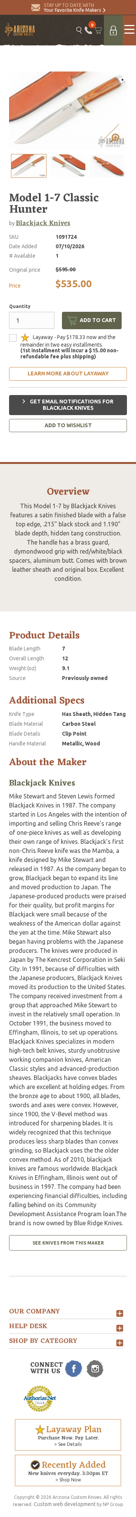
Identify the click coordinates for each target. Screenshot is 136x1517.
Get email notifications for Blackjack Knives (71, 404)
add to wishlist (68, 425)
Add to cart (98, 320)
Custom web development (65, 1504)
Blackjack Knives (43, 223)
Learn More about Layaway (68, 373)
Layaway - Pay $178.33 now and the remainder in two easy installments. (69, 346)
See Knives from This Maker (68, 1242)
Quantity (20, 306)
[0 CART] (98, 30)
